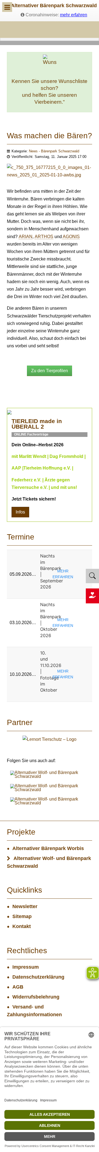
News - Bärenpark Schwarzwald (54, 151)
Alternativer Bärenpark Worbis (48, 848)
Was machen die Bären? (49, 135)
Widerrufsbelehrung (35, 997)
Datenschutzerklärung (38, 977)
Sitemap (22, 916)
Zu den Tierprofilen (49, 370)
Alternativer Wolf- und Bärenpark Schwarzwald (49, 862)
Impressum (25, 967)
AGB (17, 987)
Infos (20, 512)
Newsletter (24, 906)
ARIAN (25, 236)
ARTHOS (44, 236)
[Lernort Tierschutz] (49, 739)
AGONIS (71, 236)
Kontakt (21, 926)
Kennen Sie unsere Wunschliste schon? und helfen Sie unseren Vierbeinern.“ (49, 91)
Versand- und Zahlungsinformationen (34, 1010)
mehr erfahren (73, 14)
